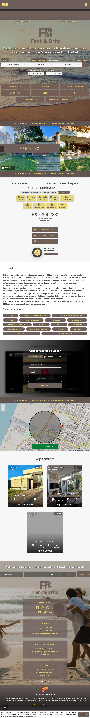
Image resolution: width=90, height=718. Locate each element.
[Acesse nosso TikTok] (52, 607)
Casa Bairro (45, 86)
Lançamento (15, 93)
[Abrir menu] (86, 4)
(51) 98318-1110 (23, 21)
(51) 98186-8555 (68, 21)
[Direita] (88, 148)
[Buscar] (85, 64)
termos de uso (31, 716)
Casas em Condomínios (74, 86)
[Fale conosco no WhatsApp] (42, 607)
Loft (45, 93)
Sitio (75, 93)
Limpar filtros (82, 60)
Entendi (83, 714)
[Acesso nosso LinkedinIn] (50, 612)
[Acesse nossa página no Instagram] (47, 607)
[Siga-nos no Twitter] (45, 612)
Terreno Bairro (30, 99)
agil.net (53, 694)
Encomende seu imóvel (45, 672)
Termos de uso (52, 705)
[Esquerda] (2, 148)
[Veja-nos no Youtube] (39, 612)
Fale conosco (45, 675)
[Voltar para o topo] (5, 707)
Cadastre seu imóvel (45, 669)
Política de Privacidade (40, 705)
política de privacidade (17, 716)
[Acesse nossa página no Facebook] (37, 607)
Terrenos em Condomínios (59, 99)
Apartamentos (15, 86)
